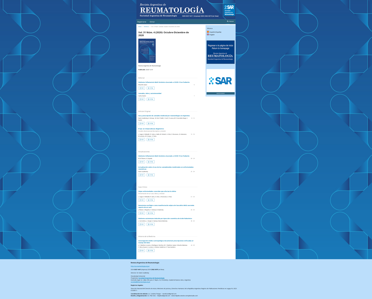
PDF (142, 88)
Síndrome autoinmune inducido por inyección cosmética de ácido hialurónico (165, 218)
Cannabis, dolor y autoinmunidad (149, 93)
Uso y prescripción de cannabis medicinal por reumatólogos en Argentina (164, 116)
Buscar (231, 21)
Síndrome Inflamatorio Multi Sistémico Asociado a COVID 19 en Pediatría (163, 156)
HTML (151, 88)
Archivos (146, 26)
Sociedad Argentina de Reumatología (151, 278)
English (212, 35)
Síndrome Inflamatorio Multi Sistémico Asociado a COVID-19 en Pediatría (163, 82)
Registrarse (141, 22)
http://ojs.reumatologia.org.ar (140, 266)
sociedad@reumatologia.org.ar (140, 282)
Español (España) (215, 32)
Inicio (140, 26)
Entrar (152, 22)
